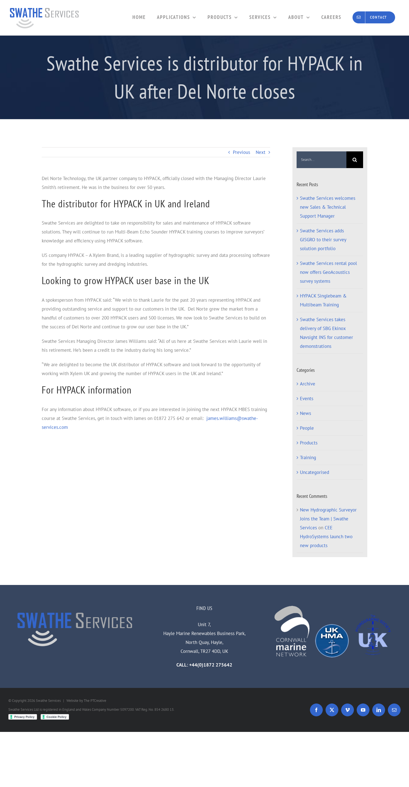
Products (308, 443)
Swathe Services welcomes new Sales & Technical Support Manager (327, 207)
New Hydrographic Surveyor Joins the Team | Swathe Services (328, 519)
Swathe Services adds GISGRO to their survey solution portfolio (323, 240)
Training (308, 457)
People (307, 428)
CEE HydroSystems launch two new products (326, 537)
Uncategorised (314, 472)
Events (306, 398)
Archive (307, 384)
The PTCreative (95, 700)
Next (260, 152)
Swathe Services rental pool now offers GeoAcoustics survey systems (328, 272)
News (305, 413)
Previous (241, 152)
